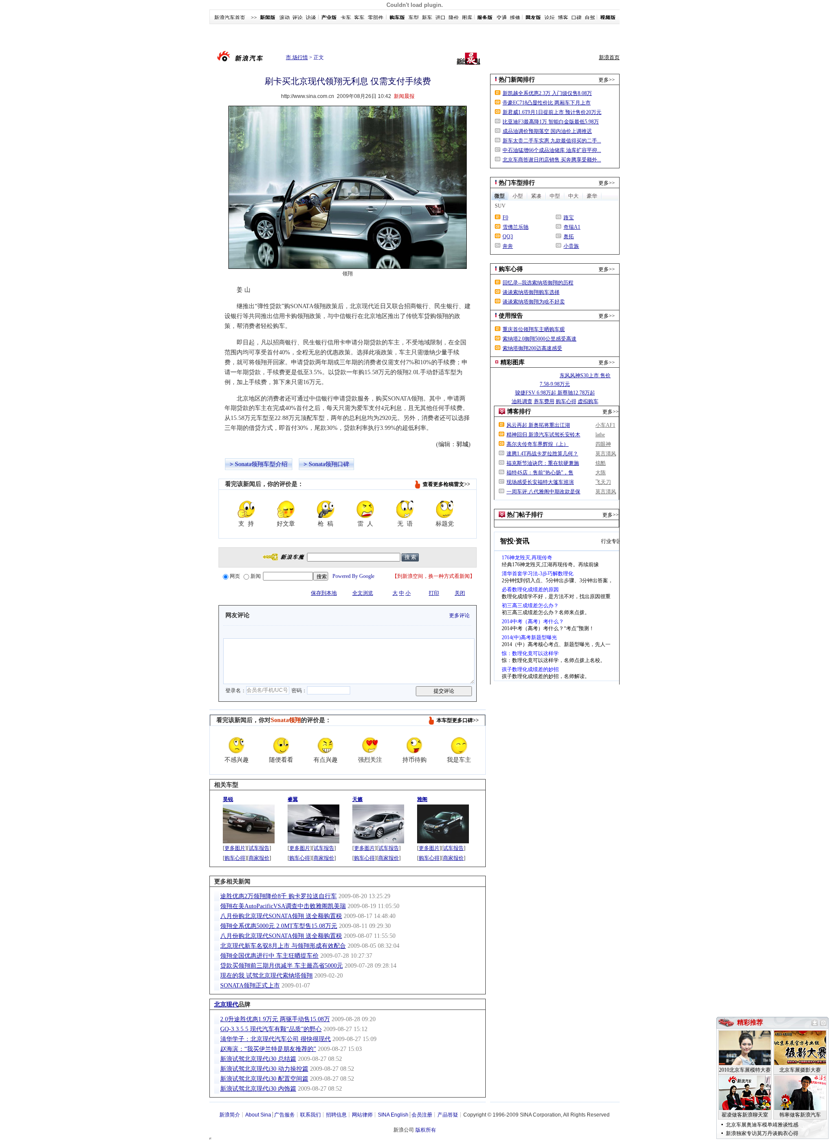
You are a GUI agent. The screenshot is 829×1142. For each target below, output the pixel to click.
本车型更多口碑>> (458, 720)
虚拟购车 (588, 401)
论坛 (549, 18)
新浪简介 (229, 1115)
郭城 (462, 444)
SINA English (393, 1115)
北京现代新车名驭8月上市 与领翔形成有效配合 (283, 946)
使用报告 (511, 315)
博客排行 (519, 411)
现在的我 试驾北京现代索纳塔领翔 (266, 975)
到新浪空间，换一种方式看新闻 (433, 576)
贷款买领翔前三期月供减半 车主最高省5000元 (281, 965)
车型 (413, 18)
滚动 (284, 18)
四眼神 (603, 444)
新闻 (255, 576)
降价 (454, 18)
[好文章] (285, 509)
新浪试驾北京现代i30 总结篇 (258, 1059)
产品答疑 (447, 1115)
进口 (440, 18)
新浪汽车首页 (229, 18)
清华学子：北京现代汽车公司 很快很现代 (275, 1039)
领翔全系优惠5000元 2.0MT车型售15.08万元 (278, 926)
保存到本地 (324, 593)
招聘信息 (336, 1115)
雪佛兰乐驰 (515, 227)
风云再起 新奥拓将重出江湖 (538, 425)
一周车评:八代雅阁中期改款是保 (543, 492)
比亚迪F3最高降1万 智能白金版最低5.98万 (551, 122)
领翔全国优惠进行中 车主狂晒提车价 (269, 956)
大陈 (600, 473)
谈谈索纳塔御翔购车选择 (531, 292)
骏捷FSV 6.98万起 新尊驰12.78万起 (555, 393)
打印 (434, 593)
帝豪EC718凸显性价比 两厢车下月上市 (547, 103)
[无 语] (405, 509)
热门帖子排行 (525, 514)
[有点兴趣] (325, 745)
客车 (359, 18)
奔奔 (508, 246)
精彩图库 (512, 362)
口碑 (576, 18)
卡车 (346, 18)
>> (254, 18)
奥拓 (568, 236)
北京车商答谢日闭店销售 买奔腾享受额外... (552, 160)
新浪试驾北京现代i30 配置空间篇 (264, 1079)
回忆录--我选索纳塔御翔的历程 (538, 283)
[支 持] (246, 509)
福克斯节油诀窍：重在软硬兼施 (542, 463)
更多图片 (235, 848)
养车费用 (544, 401)
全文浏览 (362, 593)
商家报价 (259, 858)
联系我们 (310, 1115)
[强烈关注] (370, 745)
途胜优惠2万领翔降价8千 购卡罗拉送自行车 (278, 896)
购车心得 (235, 858)
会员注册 (421, 1115)
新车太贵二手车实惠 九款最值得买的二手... (552, 141)
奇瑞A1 (571, 227)
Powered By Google (353, 576)
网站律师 (362, 1115)
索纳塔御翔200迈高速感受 (532, 348)
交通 (502, 18)
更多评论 (459, 615)
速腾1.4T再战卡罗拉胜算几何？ (542, 454)
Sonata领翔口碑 (329, 464)
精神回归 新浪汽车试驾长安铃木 (543, 435)
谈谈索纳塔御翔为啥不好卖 (534, 302)
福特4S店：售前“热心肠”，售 (539, 473)
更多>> (606, 80)
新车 (427, 18)
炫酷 (600, 463)
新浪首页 (609, 57)
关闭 (460, 593)
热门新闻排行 (517, 79)
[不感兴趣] (236, 745)
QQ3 (508, 236)
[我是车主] (459, 745)
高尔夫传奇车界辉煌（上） (537, 444)
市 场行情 (297, 57)
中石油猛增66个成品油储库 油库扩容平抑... (552, 150)
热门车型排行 (517, 183)
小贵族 (571, 246)
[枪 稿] (325, 509)
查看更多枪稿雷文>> (446, 484)
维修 (515, 18)
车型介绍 (275, 464)
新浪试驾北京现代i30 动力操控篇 (264, 1069)
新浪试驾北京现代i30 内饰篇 (258, 1088)
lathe (600, 435)
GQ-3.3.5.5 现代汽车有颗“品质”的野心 (271, 1029)
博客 (563, 18)
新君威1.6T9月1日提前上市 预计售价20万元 (552, 112)
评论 (297, 18)
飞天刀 (603, 482)
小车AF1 (605, 425)
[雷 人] (365, 509)
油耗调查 (522, 401)
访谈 (311, 18)
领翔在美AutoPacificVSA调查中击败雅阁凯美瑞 (283, 906)
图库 (467, 18)
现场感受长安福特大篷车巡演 (540, 482)
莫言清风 (605, 454)
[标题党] (444, 509)
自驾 (590, 18)
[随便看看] (281, 745)
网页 (235, 576)
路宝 (568, 218)
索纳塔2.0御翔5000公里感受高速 (539, 339)
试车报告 (259, 848)
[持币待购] (414, 745)
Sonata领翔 (249, 464)
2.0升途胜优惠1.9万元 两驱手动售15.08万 (275, 1019)
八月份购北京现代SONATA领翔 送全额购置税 (281, 916)
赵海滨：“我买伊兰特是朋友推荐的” (268, 1049)
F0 (505, 218)
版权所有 (425, 1130)
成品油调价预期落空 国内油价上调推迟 (547, 131)
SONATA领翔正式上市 (250, 985)
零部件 (375, 18)
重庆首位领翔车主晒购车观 (534, 329)
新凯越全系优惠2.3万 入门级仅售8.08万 (547, 93)
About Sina (258, 1115)
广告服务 (284, 1115)
